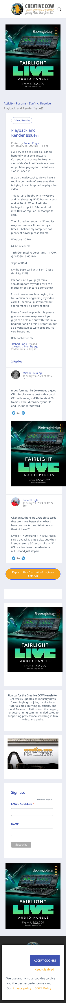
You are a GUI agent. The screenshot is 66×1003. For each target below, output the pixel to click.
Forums (21, 103)
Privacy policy (22, 988)
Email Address (22, 804)
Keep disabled (44, 969)
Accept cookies (45, 960)
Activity (9, 103)
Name (15, 824)
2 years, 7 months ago (25, 346)
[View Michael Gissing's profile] (15, 374)
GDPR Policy (42, 988)
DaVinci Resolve (40, 103)
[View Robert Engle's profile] (15, 501)
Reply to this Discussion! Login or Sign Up (33, 574)
